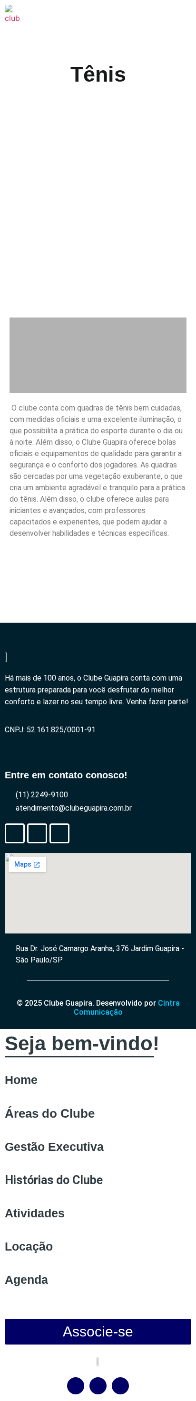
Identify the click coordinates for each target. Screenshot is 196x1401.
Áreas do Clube (50, 1113)
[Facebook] (15, 833)
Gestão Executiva (54, 1146)
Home (21, 1079)
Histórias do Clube (54, 1180)
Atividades (35, 1213)
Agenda (26, 1279)
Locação (29, 1246)
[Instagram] (59, 833)
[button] (18, 206)
